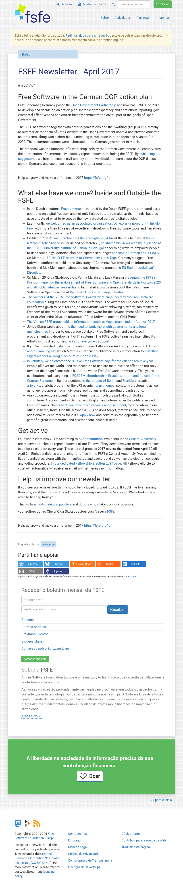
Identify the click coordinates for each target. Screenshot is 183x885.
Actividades (122, 17)
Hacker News (83, 564)
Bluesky (58, 564)
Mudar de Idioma (93, 4)
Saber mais (29, 716)
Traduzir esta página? (137, 847)
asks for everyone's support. (89, 341)
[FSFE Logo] (32, 13)
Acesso (66, 4)
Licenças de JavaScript (84, 867)
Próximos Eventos (35, 634)
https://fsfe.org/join (98, 178)
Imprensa (162, 17)
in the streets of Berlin (98, 381)
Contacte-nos (77, 833)
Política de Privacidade (83, 854)
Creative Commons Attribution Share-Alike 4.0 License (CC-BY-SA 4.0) (37, 858)
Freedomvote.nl (72, 209)
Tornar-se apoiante (35, 659)
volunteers (46, 504)
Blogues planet (32, 641)
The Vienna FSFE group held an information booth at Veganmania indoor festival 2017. (91, 322)
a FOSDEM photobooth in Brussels (95, 376)
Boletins (27, 620)
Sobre (105, 17)
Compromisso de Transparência (90, 860)
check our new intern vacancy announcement (92, 405)
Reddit (109, 564)
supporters (64, 504)
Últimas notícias (33, 627)
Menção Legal (77, 847)
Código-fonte (131, 833)
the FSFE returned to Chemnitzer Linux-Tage (84, 258)
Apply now (87, 415)
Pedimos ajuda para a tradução (87, 35)
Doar (165, 4)
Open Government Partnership (94, 105)
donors (84, 504)
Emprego (74, 840)
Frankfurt (129, 381)
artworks (33, 386)
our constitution (91, 439)
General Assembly (142, 439)
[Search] (113, 4)
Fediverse (32, 564)
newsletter (48, 544)
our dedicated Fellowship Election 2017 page (87, 463)
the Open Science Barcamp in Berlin (96, 292)
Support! (57, 571)
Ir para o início (162, 800)
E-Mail (32, 571)
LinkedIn (135, 564)
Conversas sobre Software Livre (45, 649)
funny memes (104, 386)
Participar (143, 17)
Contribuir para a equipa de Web (144, 840)
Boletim (27, 54)
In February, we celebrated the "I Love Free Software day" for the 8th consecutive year (90, 361)
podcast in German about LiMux (135, 253)
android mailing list (41, 351)
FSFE (111, 511)
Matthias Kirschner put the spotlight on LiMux (79, 238)
